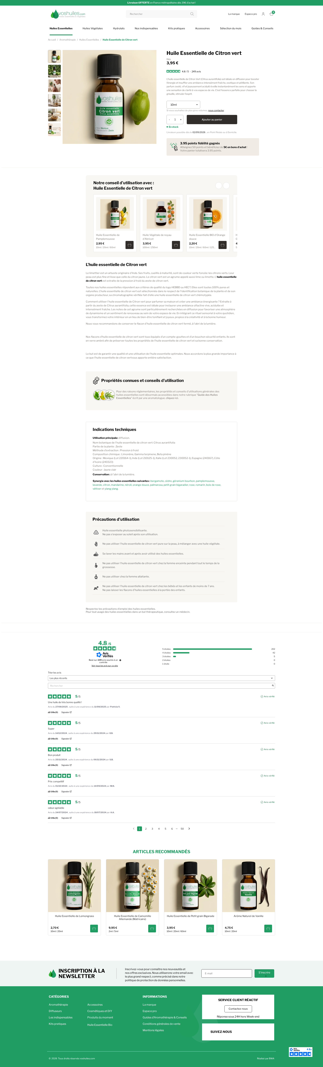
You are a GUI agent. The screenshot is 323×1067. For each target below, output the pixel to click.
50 (182, 828)
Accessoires (95, 1004)
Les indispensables (61, 1017)
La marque (234, 13)
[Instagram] (249, 1031)
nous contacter (216, 110)
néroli (128, 484)
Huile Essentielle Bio (99, 1024)
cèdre (168, 481)
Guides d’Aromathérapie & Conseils (165, 1017)
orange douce (141, 484)
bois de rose (213, 484)
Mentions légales (153, 1030)
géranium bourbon (184, 481)
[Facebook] (240, 1031)
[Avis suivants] (189, 829)
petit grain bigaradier (176, 484)
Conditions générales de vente (161, 1023)
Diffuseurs (55, 1011)
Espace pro (251, 13)
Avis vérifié (269, 696)
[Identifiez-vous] (263, 14)
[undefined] (120, 660)
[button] (218, 185)
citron (106, 484)
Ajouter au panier (212, 119)
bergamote (157, 481)
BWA (271, 1058)
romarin (200, 484)
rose (192, 484)
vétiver (97, 488)
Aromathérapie (58, 1004)
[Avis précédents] (133, 828)
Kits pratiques (57, 1023)
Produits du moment (100, 1017)
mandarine (117, 484)
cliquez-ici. (172, 398)
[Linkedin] (258, 1031)
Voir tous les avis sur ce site (105, 666)
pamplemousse (205, 481)
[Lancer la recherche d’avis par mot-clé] (273, 685)
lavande (97, 484)
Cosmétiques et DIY (99, 1011)
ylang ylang (111, 488)
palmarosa (156, 484)
